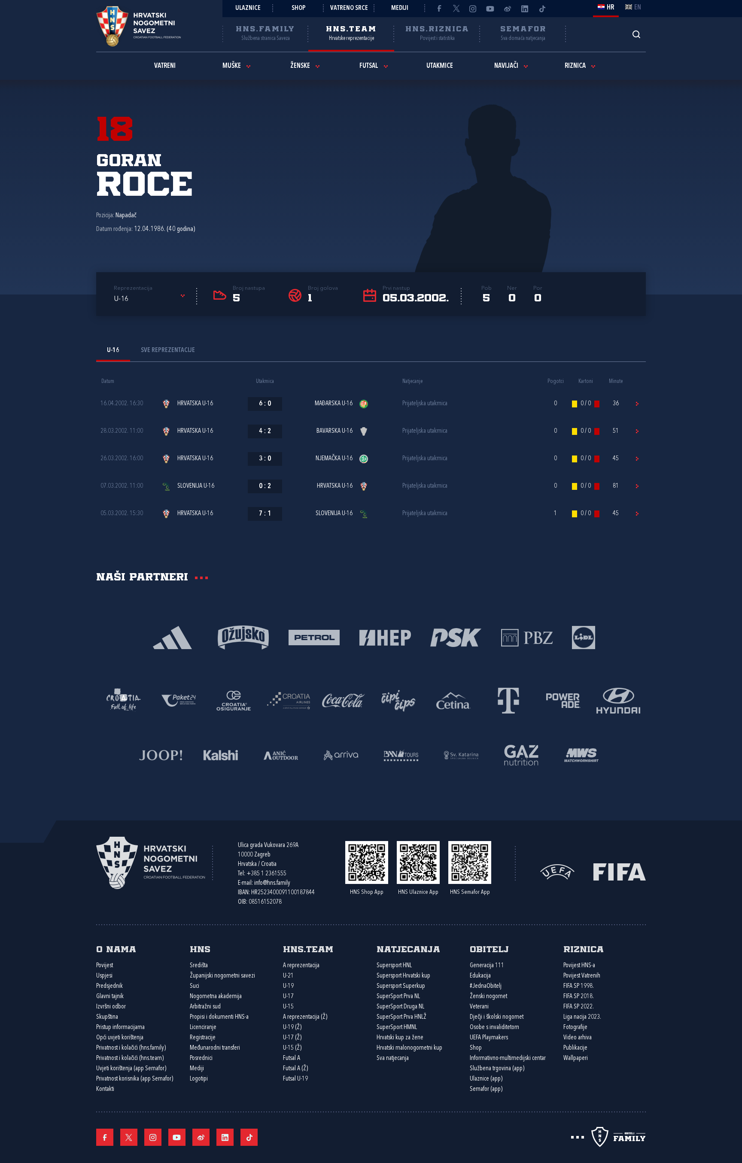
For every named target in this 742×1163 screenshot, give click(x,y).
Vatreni (165, 66)
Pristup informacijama (120, 1027)
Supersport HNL (394, 966)
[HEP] (385, 637)
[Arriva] (341, 754)
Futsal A (291, 1058)
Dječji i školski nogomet (496, 1017)
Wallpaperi (575, 1058)
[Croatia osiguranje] (233, 700)
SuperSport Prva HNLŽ (401, 1017)
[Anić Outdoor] (281, 754)
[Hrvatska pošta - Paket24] (178, 700)
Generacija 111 (487, 966)
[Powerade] (563, 700)
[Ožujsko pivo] (243, 637)
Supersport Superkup (401, 986)
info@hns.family (272, 883)
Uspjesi (104, 976)
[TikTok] (541, 8)
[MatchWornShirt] (581, 754)
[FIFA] (619, 871)
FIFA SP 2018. (578, 996)
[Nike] (172, 637)
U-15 (288, 1007)
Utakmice (439, 66)
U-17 (288, 996)
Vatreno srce (349, 8)
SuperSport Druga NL (400, 1007)
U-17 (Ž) (292, 1038)
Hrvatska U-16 (195, 404)
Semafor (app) (486, 1089)
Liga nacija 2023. (582, 1017)
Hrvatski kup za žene (400, 1038)
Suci (194, 986)
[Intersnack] (398, 700)
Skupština (107, 1017)
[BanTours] (401, 754)
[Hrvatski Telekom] (508, 700)
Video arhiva (577, 1038)
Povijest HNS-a (579, 966)
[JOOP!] (161, 754)
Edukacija (480, 976)
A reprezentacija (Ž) (305, 1017)
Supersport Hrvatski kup (403, 976)
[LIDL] (583, 637)
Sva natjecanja (393, 1058)
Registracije (203, 1038)
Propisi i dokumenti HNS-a (219, 1017)
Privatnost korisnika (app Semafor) (134, 1079)
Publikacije (575, 1048)
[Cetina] (453, 700)
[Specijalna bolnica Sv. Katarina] (461, 754)
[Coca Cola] (343, 700)
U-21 (288, 976)
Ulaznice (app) (486, 1079)
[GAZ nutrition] (521, 754)
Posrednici (201, 1058)
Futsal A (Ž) (295, 1069)
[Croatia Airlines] (288, 700)
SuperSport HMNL (397, 1027)
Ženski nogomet (488, 996)
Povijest (104, 966)
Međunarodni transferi (215, 1048)
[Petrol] (314, 637)
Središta (199, 966)
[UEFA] (557, 871)
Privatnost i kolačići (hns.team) (130, 1058)
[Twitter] (456, 8)
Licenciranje (203, 1027)
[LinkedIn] (524, 8)
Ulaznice (248, 8)
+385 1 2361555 (266, 874)
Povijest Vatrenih (581, 976)
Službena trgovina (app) (497, 1069)
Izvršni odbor (111, 1007)
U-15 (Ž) (292, 1048)
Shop (299, 8)
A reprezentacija (301, 966)
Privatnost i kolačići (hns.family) (131, 1048)
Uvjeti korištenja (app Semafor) (131, 1069)
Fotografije (575, 1027)
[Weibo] (507, 8)
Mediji (399, 8)
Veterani (479, 1007)
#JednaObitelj (486, 986)
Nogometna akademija (216, 996)
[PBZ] (526, 637)
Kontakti (105, 1089)
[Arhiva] (636, 34)
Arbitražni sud (205, 1007)
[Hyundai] (618, 700)
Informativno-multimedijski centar (508, 1058)
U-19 (288, 986)
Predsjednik (109, 986)
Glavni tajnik (110, 996)
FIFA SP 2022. (578, 1007)
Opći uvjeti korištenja (119, 1038)
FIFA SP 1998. (578, 986)
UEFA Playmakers (489, 1038)
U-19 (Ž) (292, 1027)
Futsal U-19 (295, 1079)
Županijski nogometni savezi (222, 976)
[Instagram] (473, 8)
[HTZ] (123, 700)
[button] (151, 299)
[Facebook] (438, 8)
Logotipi (199, 1079)
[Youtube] (490, 8)
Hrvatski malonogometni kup (409, 1048)
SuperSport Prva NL (398, 996)
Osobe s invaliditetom (494, 1027)
